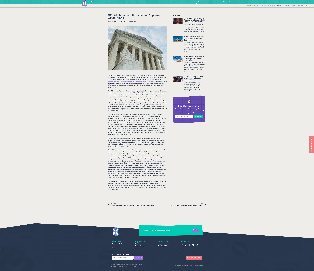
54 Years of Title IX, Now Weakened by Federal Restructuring (193, 78)
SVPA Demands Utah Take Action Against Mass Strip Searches (194, 38)
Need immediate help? (311, 144)
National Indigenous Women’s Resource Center (137, 81)
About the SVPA (117, 244)
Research (300, 5)
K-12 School (271, 5)
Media (293, 5)
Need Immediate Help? (194, 257)
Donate (311, 5)
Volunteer (138, 248)
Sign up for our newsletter (120, 254)
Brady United (112, 81)
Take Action (209, 2)
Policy (307, 5)
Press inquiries (117, 248)
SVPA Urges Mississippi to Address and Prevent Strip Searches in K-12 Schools (194, 20)
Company (286, 5)
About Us (200, 2)
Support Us (217, 2)
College (279, 5)
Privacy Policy (188, 265)
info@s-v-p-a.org (163, 244)
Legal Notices (178, 265)
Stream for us (139, 246)
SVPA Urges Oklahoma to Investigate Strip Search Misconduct (194, 58)
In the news (116, 246)
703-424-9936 (163, 246)
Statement (132, 21)
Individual (263, 5)
